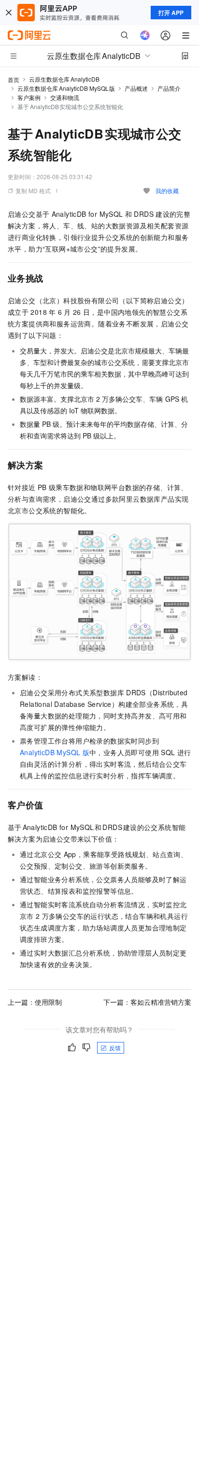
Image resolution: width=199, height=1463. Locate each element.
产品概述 (136, 88)
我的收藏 (167, 190)
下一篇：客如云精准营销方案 (147, 1002)
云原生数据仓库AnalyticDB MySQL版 (66, 88)
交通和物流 (64, 97)
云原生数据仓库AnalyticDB (64, 79)
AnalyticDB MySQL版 (54, 752)
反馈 (115, 1047)
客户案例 (29, 97)
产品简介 (169, 88)
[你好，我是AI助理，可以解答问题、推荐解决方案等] (145, 35)
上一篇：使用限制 (35, 1002)
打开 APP (171, 12)
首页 (13, 79)
